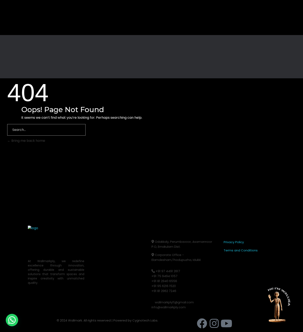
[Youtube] (226, 323)
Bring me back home (28, 140)
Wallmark (75, 320)
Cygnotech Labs (144, 320)
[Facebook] (202, 323)
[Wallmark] (43, 17)
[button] (12, 320)
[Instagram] (214, 323)
